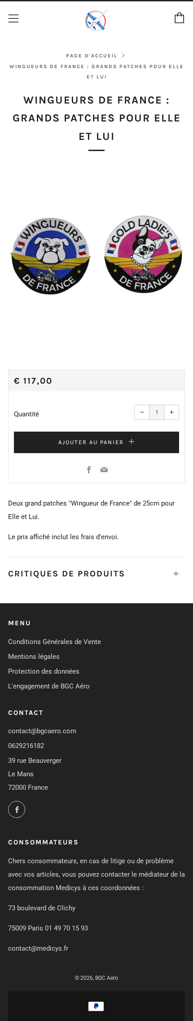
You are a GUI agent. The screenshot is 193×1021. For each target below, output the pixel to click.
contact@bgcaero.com (42, 731)
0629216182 (26, 746)
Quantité (26, 414)
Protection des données (43, 671)
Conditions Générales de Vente (54, 642)
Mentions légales (34, 657)
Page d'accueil (92, 56)
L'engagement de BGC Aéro (49, 686)
